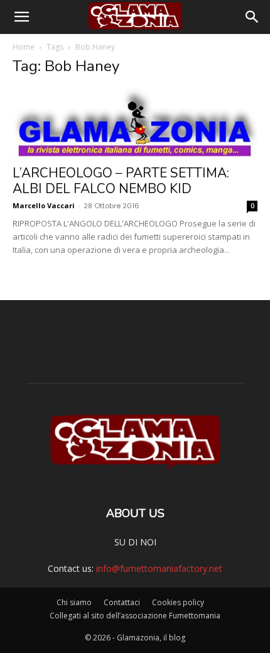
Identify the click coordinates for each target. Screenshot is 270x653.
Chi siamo (74, 602)
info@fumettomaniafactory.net (159, 568)
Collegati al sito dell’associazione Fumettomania (135, 615)
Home (24, 47)
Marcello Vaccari (44, 205)
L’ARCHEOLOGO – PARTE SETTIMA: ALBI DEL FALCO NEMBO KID (121, 181)
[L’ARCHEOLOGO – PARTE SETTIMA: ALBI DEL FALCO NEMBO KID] (135, 122)
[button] (21, 17)
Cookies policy (178, 602)
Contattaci (122, 602)
